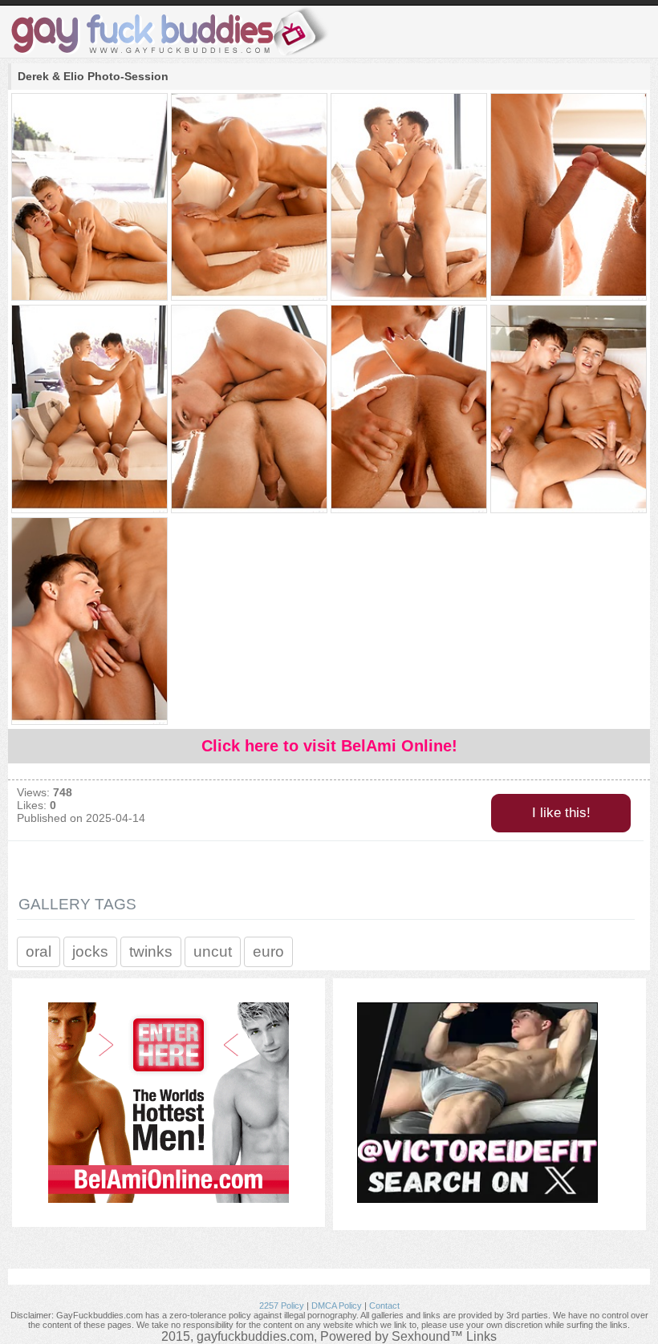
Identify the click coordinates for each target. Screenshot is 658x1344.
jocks (90, 951)
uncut (212, 951)
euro (268, 951)
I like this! (561, 812)
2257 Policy (281, 1305)
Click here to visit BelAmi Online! (329, 746)
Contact (384, 1305)
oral (38, 951)
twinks (151, 951)
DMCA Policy (336, 1305)
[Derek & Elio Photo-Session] (88, 198)
